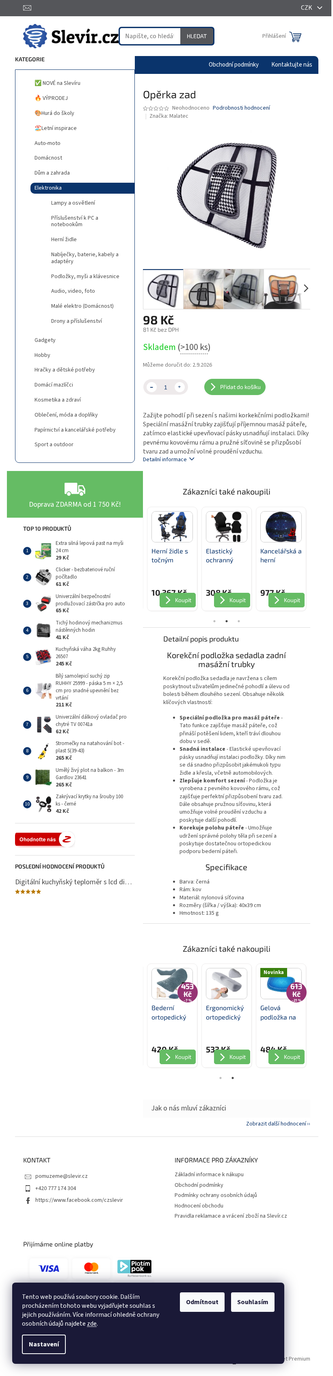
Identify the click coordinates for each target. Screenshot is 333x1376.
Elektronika (48, 188)
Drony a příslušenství (76, 321)
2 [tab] (227, 621)
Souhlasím (252, 1302)
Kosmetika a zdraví (58, 400)
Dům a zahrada (52, 173)
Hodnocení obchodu (199, 1206)
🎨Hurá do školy (54, 113)
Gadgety (45, 340)
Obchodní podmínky (199, 1185)
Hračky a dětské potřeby (65, 370)
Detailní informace (165, 460)
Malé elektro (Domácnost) (82, 306)
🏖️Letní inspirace (56, 128)
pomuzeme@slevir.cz (61, 1176)
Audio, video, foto (73, 291)
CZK (307, 7)
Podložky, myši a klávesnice (85, 276)
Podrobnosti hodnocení (241, 108)
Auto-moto (48, 143)
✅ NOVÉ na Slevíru (57, 83)
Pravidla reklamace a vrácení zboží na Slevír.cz (231, 1216)
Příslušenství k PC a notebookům (74, 221)
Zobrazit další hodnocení (276, 1124)
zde (92, 1323)
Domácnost (48, 158)
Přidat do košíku (240, 386)
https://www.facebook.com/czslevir (79, 1200)
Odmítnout (202, 1302)
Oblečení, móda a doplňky (66, 415)
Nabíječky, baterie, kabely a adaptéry (85, 258)
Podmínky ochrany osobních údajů (216, 1195)
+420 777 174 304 (55, 1188)
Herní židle (64, 239)
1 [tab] (214, 621)
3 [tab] (239, 621)
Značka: (168, 116)
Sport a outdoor (54, 445)
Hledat (197, 35)
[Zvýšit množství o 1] (180, 387)
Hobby (42, 355)
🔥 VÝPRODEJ (51, 98)
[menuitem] (234, 65)
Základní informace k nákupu (209, 1175)
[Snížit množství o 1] (152, 387)
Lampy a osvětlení (73, 203)
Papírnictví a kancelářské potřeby (75, 430)
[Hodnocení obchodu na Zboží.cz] (45, 839)
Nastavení (44, 1344)
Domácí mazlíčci (54, 385)
